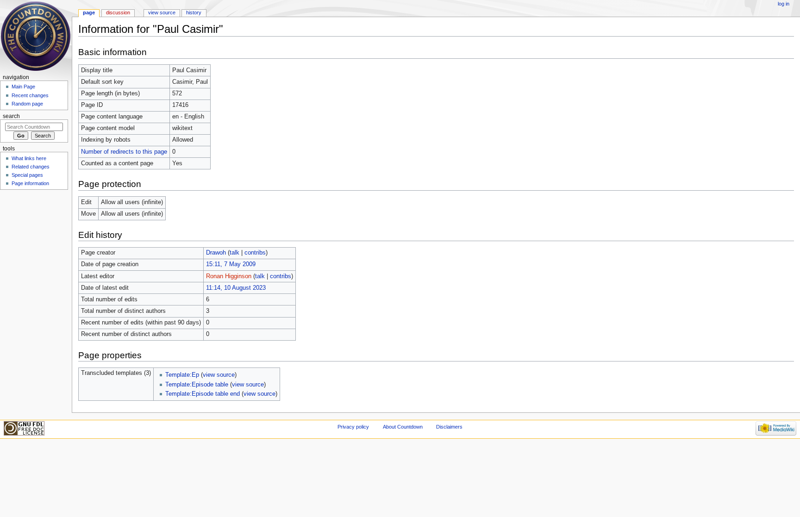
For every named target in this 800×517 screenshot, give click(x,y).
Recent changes (30, 95)
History (193, 12)
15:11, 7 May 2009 (231, 264)
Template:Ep (182, 375)
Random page (27, 103)
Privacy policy (353, 427)
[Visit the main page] (36, 36)
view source (219, 375)
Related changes (31, 166)
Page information (30, 183)
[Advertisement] (34, 262)
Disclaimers (449, 427)
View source (161, 12)
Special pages (27, 175)
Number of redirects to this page (124, 152)
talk (234, 252)
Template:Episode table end (202, 394)
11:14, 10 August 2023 (236, 288)
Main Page (23, 86)
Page (89, 12)
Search (11, 116)
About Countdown (403, 427)
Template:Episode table (196, 384)
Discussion (118, 12)
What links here (29, 158)
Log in (783, 3)
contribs (255, 252)
